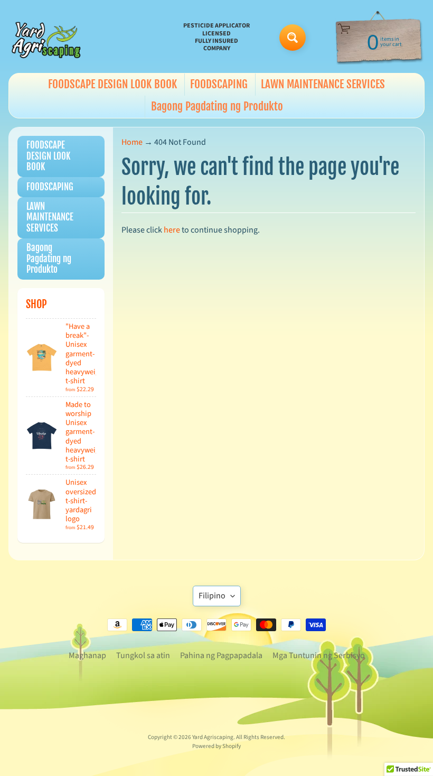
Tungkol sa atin (143, 655)
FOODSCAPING (219, 84)
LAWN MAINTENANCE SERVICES (323, 84)
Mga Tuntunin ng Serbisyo (318, 655)
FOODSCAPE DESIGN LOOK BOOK (112, 84)
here (172, 230)
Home (132, 142)
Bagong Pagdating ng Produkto (217, 106)
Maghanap (87, 655)
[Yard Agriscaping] (48, 37)
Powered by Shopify (216, 746)
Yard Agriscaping (212, 737)
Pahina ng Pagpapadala (221, 655)
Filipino (212, 596)
